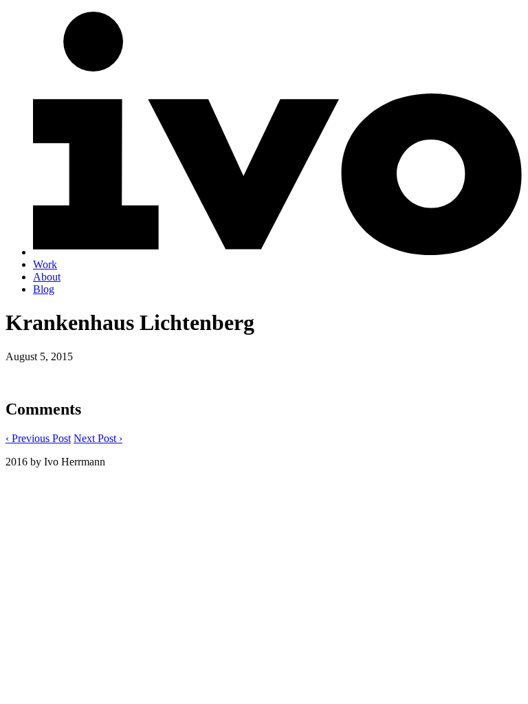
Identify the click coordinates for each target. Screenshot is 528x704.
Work (45, 264)
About (46, 277)
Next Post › (98, 438)
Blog (43, 289)
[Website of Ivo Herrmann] (277, 252)
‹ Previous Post (38, 438)
